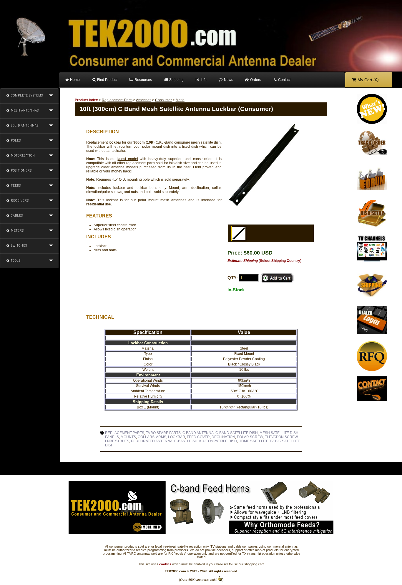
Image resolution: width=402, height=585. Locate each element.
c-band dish (185, 441)
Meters (17, 230)
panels (112, 437)
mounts (128, 437)
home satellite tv (256, 441)
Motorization (22, 155)
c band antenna (198, 433)
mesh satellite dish (279, 433)
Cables (16, 215)
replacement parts (124, 433)
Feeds (15, 185)
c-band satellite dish (236, 433)
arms (161, 437)
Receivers (19, 200)
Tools (15, 260)
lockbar (176, 437)
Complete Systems (26, 95)
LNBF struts (117, 441)
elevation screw (281, 437)
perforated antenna (151, 441)
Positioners (21, 170)
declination (223, 437)
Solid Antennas (24, 125)
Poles (15, 140)
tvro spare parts (163, 433)
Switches (18, 245)
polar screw (250, 437)
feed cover (198, 437)
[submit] (277, 278)
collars (146, 437)
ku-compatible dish (218, 441)
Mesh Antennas (24, 110)
